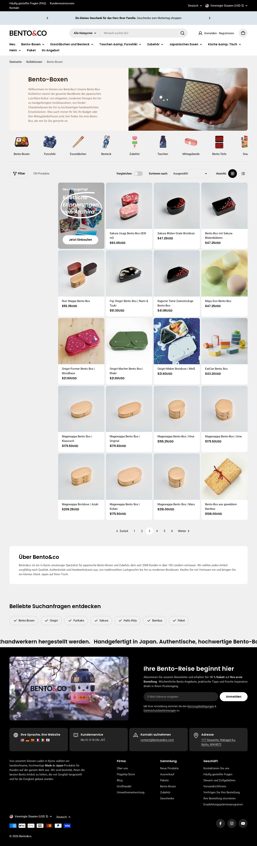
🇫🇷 (38, 740)
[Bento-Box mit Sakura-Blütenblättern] (224, 206)
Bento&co (25, 836)
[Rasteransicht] (232, 173)
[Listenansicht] (243, 173)
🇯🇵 (48, 740)
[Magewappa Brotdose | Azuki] (81, 477)
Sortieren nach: (158, 173)
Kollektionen (34, 62)
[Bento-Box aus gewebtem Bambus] (224, 477)
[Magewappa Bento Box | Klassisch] (81, 409)
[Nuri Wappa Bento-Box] (81, 273)
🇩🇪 (27, 740)
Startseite (15, 62)
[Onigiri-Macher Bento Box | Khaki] (129, 341)
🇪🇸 (32, 740)
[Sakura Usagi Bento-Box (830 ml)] (129, 206)
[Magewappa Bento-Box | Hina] (177, 409)
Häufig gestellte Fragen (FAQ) (27, 3)
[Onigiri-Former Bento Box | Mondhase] (81, 341)
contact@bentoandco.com (157, 740)
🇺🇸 (22, 740)
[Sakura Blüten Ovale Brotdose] (177, 206)
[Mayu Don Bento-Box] (224, 273)
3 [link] (149, 531)
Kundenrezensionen (62, 3)
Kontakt (14, 8)
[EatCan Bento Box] (224, 341)
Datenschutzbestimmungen (160, 710)
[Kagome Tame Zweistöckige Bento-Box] (177, 273)
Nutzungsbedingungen (200, 706)
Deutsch (193, 5)
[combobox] (128, 33)
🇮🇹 (43, 740)
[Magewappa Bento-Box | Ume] (224, 409)
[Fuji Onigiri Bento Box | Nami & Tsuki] (129, 273)
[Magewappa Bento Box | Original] (129, 409)
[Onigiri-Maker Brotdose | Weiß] (177, 341)
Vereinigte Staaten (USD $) (227, 5)
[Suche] (182, 33)
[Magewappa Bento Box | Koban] (129, 477)
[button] (47, 18)
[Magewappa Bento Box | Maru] (177, 477)
